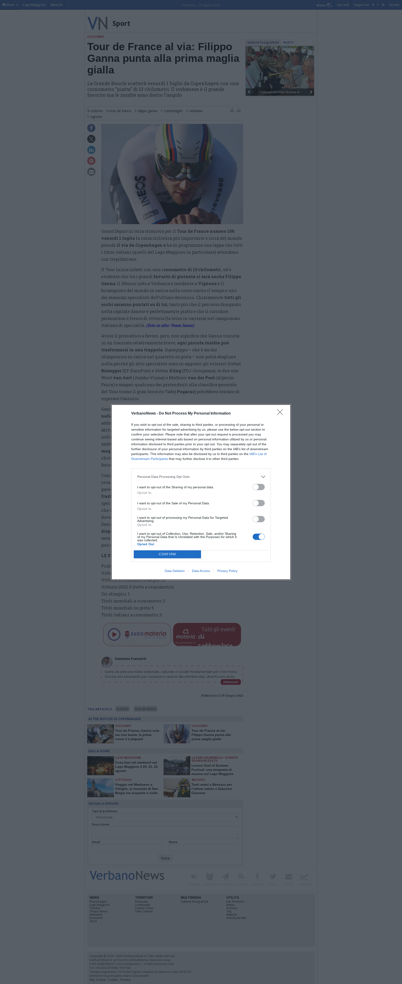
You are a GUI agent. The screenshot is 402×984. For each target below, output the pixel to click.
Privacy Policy (227, 571)
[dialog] (201, 492)
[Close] (281, 413)
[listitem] (201, 476)
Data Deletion (175, 571)
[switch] (259, 487)
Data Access (201, 571)
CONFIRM (167, 554)
